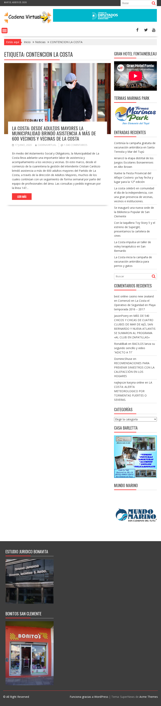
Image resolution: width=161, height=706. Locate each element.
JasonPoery (121, 316)
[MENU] (4, 30)
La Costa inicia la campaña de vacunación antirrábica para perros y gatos (133, 261)
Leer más (22, 197)
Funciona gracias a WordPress (89, 697)
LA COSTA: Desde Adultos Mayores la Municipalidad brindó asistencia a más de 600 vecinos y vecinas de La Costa (54, 133)
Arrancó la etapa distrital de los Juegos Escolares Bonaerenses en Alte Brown (134, 162)
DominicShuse (123, 359)
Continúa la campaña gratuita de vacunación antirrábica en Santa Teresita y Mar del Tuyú (135, 147)
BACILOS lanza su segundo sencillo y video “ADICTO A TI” (134, 348)
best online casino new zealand (134, 296)
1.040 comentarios (75, 145)
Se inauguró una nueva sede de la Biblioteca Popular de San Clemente (134, 212)
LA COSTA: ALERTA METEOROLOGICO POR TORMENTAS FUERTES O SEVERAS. (133, 391)
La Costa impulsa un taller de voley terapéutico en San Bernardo (132, 246)
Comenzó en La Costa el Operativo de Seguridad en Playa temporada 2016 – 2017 (135, 305)
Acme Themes (148, 697)
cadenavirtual (47, 145)
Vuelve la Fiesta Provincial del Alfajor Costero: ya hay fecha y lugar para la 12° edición (133, 177)
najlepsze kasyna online (129, 382)
